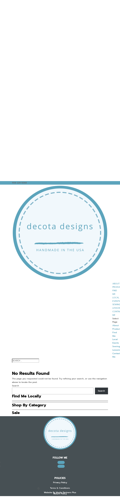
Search (15, 385)
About (116, 283)
